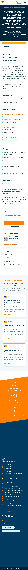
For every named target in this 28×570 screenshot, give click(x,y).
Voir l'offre (7, 314)
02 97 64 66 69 (9, 261)
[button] (25, 2)
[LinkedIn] (9, 516)
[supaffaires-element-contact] (14, 409)
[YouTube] (12, 516)
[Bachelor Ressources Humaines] (3, 498)
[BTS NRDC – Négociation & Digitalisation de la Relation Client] (3, 487)
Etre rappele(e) (15, 226)
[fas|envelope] (3, 473)
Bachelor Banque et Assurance (13, 490)
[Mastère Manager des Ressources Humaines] (3, 501)
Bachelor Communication (12, 496)
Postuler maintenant (14, 223)
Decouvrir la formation (10, 244)
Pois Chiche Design (17, 568)
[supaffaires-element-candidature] (14, 384)
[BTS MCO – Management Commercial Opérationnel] (3, 483)
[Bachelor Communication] (3, 496)
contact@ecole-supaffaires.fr (14, 264)
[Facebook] (2, 516)
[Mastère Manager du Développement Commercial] (3, 504)
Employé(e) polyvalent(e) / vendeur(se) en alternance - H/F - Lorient (13, 302)
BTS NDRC (21, 99)
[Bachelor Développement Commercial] (3, 493)
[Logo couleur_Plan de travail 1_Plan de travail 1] (5, 2)
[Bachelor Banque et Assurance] (3, 490)
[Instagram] (6, 516)
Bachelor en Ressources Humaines (14, 498)
